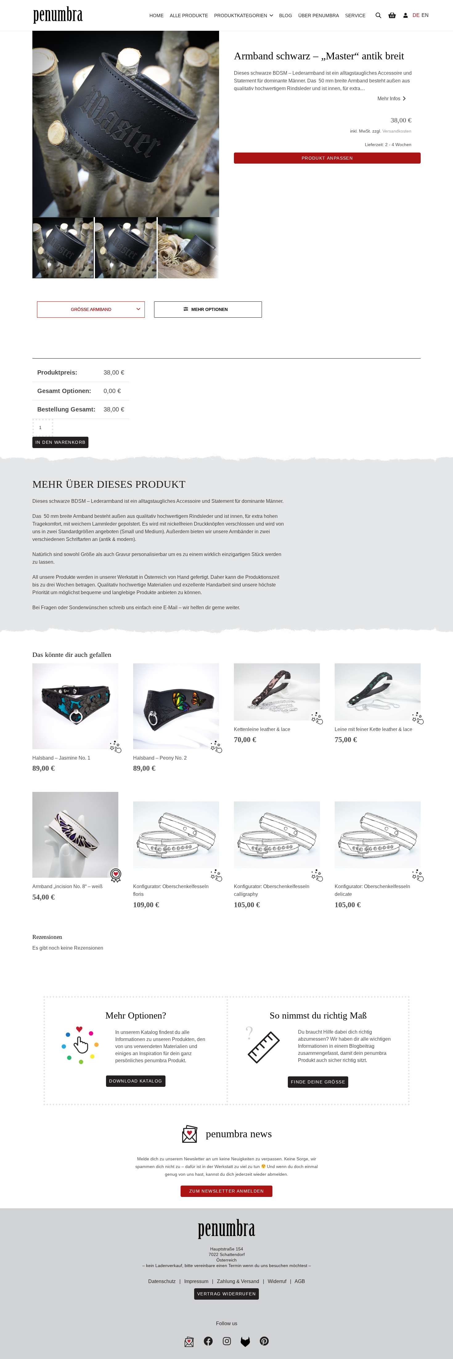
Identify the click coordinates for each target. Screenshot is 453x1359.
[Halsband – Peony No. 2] (176, 706)
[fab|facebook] (208, 1341)
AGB (300, 1281)
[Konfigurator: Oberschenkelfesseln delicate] (378, 835)
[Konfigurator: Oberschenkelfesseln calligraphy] (277, 835)
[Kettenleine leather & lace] (277, 692)
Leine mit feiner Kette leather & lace (373, 729)
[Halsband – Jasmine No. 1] (75, 706)
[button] (271, 15)
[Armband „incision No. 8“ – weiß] (75, 835)
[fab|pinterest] (245, 1342)
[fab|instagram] (227, 1341)
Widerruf (277, 1281)
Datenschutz (162, 1281)
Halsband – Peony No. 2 (160, 758)
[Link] (405, 15)
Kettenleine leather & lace (262, 729)
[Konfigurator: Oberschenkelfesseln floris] (176, 835)
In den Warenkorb (60, 442)
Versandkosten (396, 131)
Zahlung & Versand (238, 1281)
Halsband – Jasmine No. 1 (61, 758)
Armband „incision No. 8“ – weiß (67, 886)
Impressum (196, 1281)
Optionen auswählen (277, 772)
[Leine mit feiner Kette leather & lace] (378, 692)
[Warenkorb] (392, 15)
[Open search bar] (378, 15)
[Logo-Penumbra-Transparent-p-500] (58, 16)
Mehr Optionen (209, 309)
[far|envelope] (189, 1342)
